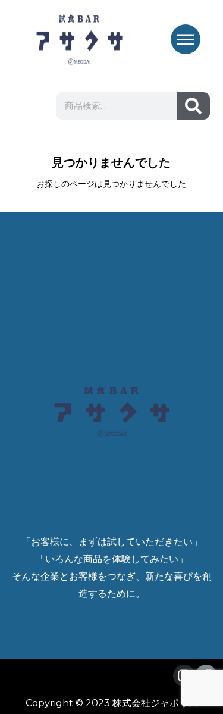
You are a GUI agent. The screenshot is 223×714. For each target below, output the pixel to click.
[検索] (193, 106)
